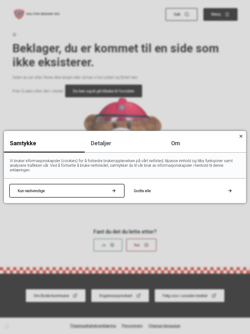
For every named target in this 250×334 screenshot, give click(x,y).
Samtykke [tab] (23, 143)
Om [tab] (175, 143)
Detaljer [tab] (101, 143)
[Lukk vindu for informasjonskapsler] (240, 136)
